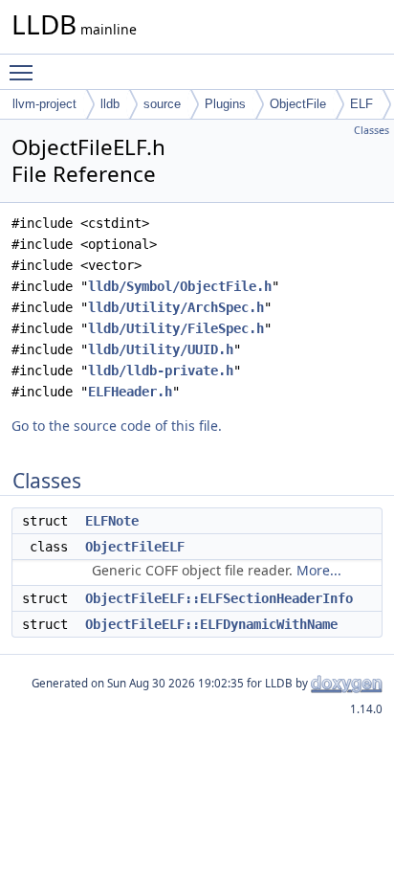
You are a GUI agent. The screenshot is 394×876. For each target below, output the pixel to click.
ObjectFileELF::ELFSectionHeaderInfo (219, 598)
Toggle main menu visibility (25, 72)
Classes (371, 130)
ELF (361, 104)
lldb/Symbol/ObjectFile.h (180, 286)
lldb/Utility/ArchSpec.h (176, 307)
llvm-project (44, 104)
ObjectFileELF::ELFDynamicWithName (211, 624)
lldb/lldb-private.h (160, 370)
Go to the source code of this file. (116, 425)
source (162, 104)
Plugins (225, 104)
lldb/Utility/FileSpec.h (176, 328)
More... (318, 570)
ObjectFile (298, 104)
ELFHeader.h (130, 391)
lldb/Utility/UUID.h (160, 349)
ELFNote (112, 520)
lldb (110, 104)
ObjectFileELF (135, 546)
